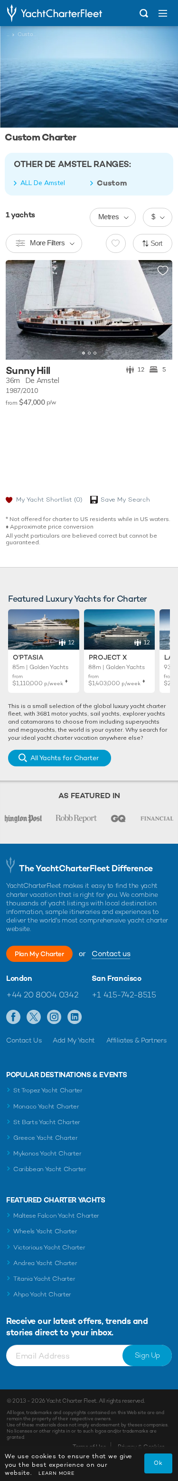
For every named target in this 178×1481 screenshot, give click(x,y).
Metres (108, 217)
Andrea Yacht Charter (45, 1263)
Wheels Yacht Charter (45, 1231)
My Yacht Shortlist (49, 499)
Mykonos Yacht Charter (47, 1153)
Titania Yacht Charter (44, 1279)
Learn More (56, 1473)
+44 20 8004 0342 (42, 994)
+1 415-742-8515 (124, 994)
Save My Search (125, 499)
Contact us (111, 954)
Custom (112, 183)
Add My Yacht (74, 1040)
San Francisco (116, 978)
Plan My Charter (39, 954)
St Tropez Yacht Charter (48, 1090)
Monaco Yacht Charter (46, 1106)
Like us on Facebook (13, 1017)
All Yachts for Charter (64, 758)
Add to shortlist (163, 271)
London (19, 978)
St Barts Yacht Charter (46, 1122)
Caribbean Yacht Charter (49, 1169)
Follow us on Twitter (34, 1017)
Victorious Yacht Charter (49, 1247)
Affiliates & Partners (136, 1040)
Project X (108, 657)
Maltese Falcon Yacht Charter (56, 1215)
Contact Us (24, 1040)
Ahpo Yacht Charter (42, 1294)
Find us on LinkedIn (74, 1017)
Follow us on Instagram (54, 1017)
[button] (158, 309)
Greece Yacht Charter (45, 1138)
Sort (156, 243)
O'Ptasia (28, 657)
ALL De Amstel (42, 182)
